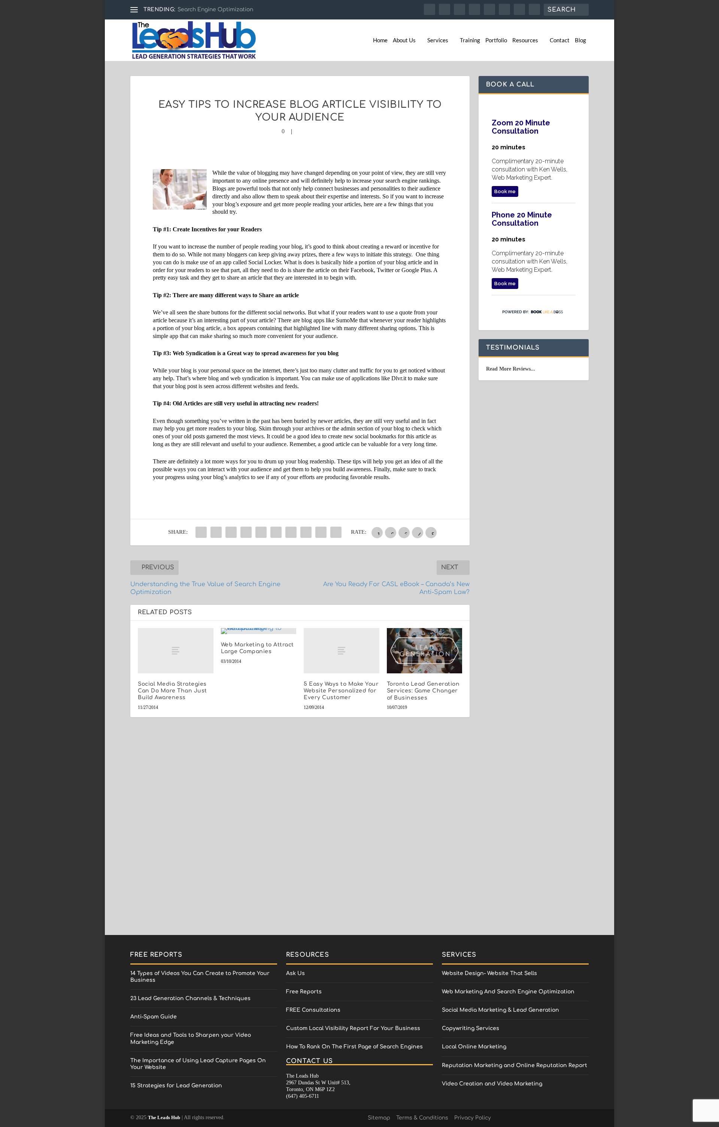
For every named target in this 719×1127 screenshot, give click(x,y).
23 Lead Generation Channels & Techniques (190, 998)
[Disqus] (300, 833)
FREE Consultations (313, 1010)
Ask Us (295, 973)
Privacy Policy (472, 1118)
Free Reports (304, 991)
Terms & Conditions (422, 1118)
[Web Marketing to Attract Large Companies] (259, 631)
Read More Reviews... (510, 369)
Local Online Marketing (474, 1047)
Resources (525, 40)
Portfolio (496, 40)
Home (380, 40)
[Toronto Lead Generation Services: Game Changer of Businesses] (424, 650)
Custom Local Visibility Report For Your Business (353, 1028)
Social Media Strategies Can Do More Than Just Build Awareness (172, 690)
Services (437, 40)
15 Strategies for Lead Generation (176, 1085)
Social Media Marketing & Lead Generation (500, 1010)
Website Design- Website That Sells (489, 973)
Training (470, 40)
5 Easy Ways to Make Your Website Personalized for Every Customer (341, 690)
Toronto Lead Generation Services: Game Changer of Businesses (423, 690)
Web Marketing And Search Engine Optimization (508, 991)
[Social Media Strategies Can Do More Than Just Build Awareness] (175, 650)
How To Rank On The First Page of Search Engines (354, 1047)
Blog (580, 40)
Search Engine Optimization (215, 9)
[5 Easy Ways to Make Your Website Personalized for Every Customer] (341, 650)
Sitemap (379, 1118)
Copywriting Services (470, 1028)
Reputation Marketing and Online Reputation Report (514, 1065)
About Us (404, 40)
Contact (560, 40)
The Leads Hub (164, 1117)
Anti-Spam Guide (153, 1017)
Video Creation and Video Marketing (492, 1084)
